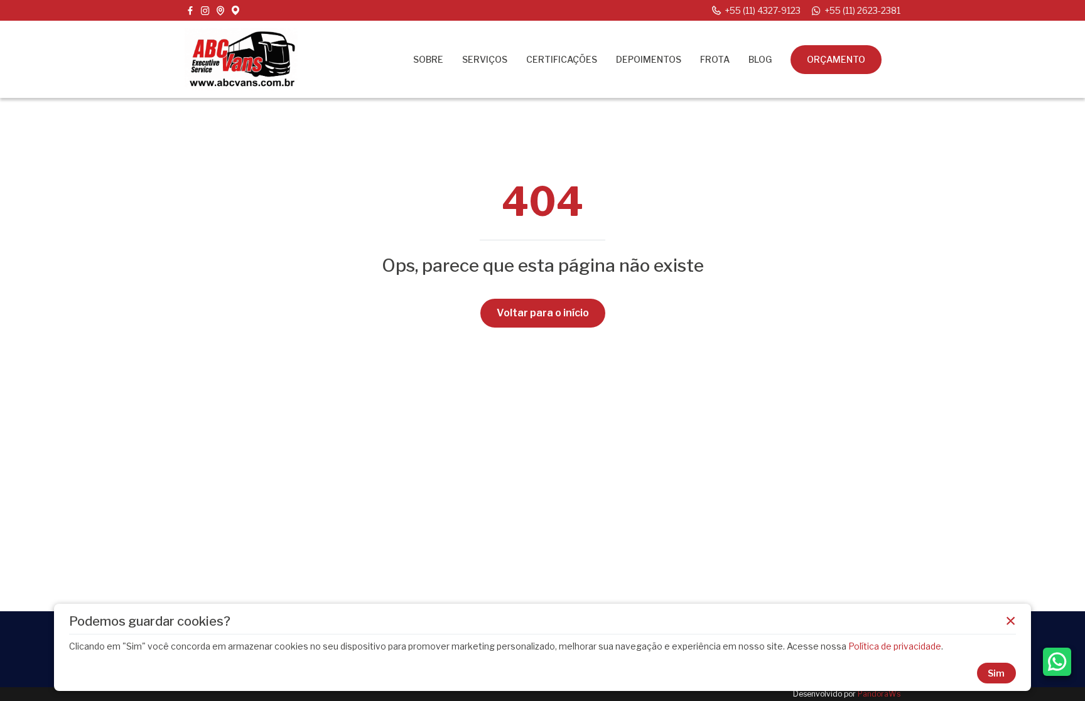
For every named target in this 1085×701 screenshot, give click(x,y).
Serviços (484, 59)
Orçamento (836, 59)
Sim (996, 673)
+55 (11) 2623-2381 (862, 10)
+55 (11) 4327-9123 (763, 10)
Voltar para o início (543, 313)
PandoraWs (879, 693)
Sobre (428, 59)
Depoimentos (648, 59)
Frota (715, 59)
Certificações (561, 59)
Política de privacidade (894, 646)
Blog (760, 59)
